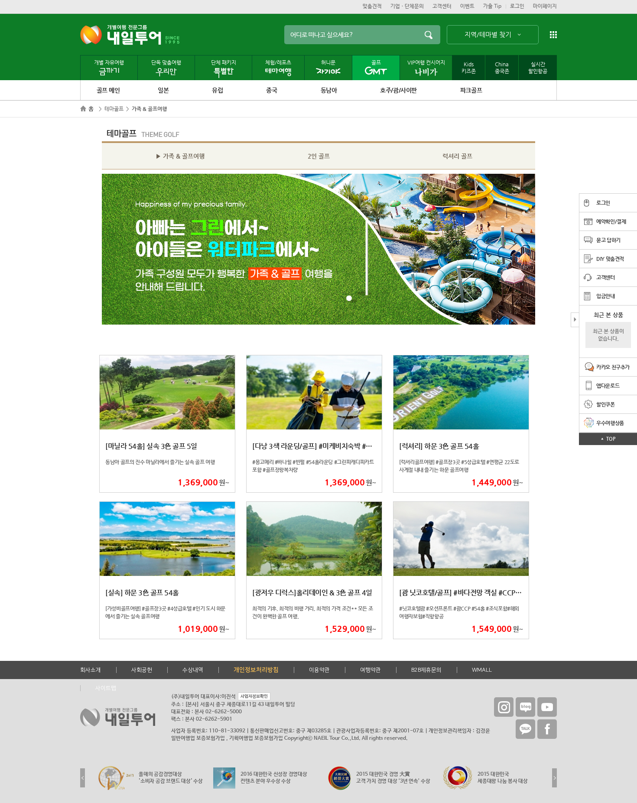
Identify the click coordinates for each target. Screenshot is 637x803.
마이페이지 (545, 6)
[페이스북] (547, 729)
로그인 (517, 6)
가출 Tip (492, 6)
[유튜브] (547, 707)
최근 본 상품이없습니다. (608, 334)
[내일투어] (120, 35)
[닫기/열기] (575, 319)
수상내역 (192, 670)
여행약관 (370, 670)
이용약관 (319, 670)
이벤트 (467, 6)
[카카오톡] (525, 729)
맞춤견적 (372, 6)
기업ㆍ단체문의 (407, 6)
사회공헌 (141, 670)
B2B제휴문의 (426, 670)
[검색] (428, 34)
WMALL (482, 670)
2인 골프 (319, 156)
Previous (82, 777)
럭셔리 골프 (457, 156)
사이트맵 (105, 688)
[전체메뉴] (553, 34)
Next (554, 777)
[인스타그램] (504, 707)
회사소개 (90, 670)
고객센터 (442, 6)
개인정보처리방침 (256, 669)
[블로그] (525, 707)
